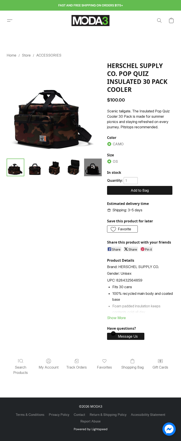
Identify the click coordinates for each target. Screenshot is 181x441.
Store (26, 55)
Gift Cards (160, 367)
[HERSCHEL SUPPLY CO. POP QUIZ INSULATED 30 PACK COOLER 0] (15, 167)
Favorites (104, 367)
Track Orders (76, 367)
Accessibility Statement (148, 415)
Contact (79, 415)
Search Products (20, 370)
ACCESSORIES (48, 55)
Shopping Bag (132, 367)
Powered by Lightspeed (90, 429)
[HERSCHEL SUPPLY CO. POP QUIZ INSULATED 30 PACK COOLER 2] (54, 167)
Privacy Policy (59, 415)
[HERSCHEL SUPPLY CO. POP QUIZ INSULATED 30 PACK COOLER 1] (35, 167)
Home (11, 55)
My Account (48, 367)
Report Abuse (90, 421)
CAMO (118, 144)
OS (115, 161)
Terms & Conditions (30, 415)
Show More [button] (116, 318)
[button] (90, 20)
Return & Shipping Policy (108, 415)
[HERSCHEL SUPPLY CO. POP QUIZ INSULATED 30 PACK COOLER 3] (74, 167)
